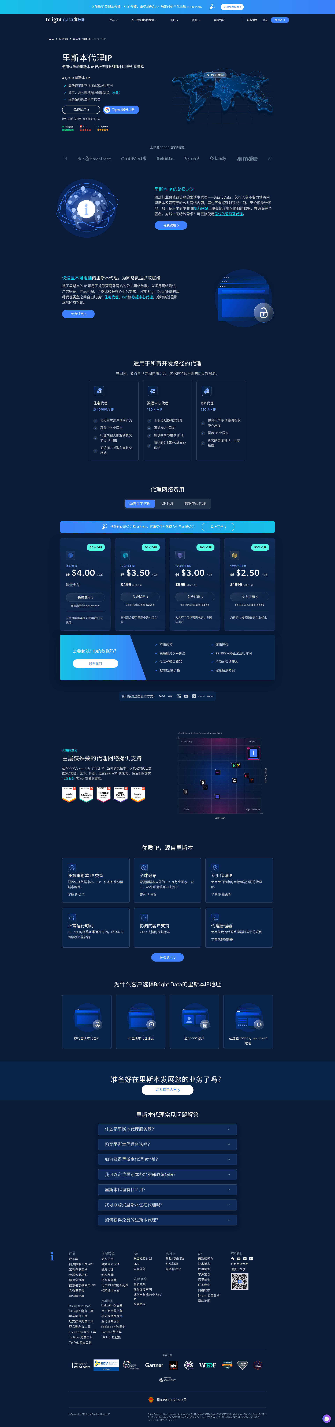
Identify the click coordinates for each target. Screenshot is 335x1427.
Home (50, 39)
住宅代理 (111, 297)
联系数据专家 (239, 1264)
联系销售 (252, 19)
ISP (124, 297)
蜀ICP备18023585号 (172, 1400)
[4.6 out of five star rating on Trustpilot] (68, 128)
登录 (265, 19)
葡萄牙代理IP (80, 39)
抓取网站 (201, 209)
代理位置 (64, 39)
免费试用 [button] (280, 20)
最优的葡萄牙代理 (228, 214)
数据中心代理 (142, 297)
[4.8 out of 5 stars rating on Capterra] (103, 128)
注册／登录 (238, 1269)
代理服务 (68, 778)
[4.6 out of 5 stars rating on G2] (85, 128)
